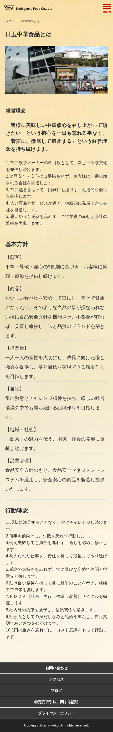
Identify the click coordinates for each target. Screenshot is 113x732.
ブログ (56, 690)
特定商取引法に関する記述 (56, 702)
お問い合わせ (56, 668)
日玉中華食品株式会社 (29, 8)
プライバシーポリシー (56, 713)
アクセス (56, 679)
